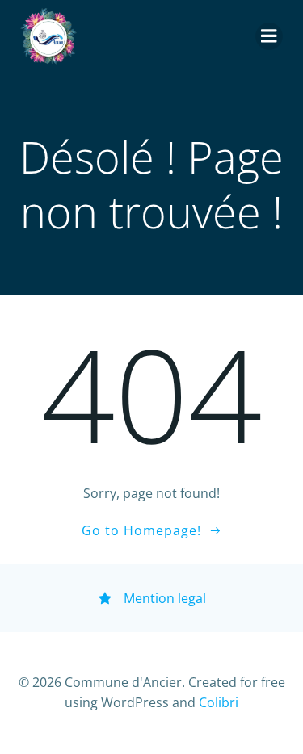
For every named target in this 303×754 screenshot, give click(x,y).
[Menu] (269, 36)
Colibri (218, 702)
